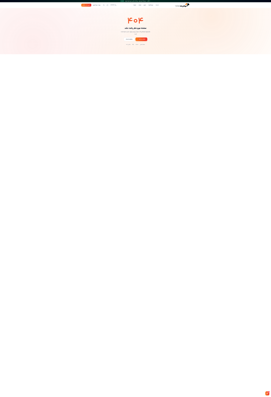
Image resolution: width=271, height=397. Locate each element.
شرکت (139, 5)
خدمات (157, 5)
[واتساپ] (107, 5)
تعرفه (134, 5)
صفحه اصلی (142, 44)
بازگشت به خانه (141, 39)
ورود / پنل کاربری (96, 5)
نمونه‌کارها (150, 5)
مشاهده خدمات (129, 39)
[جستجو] (104, 5)
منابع (144, 5)
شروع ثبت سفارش (86, 5)
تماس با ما (128, 44)
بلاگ (133, 44)
